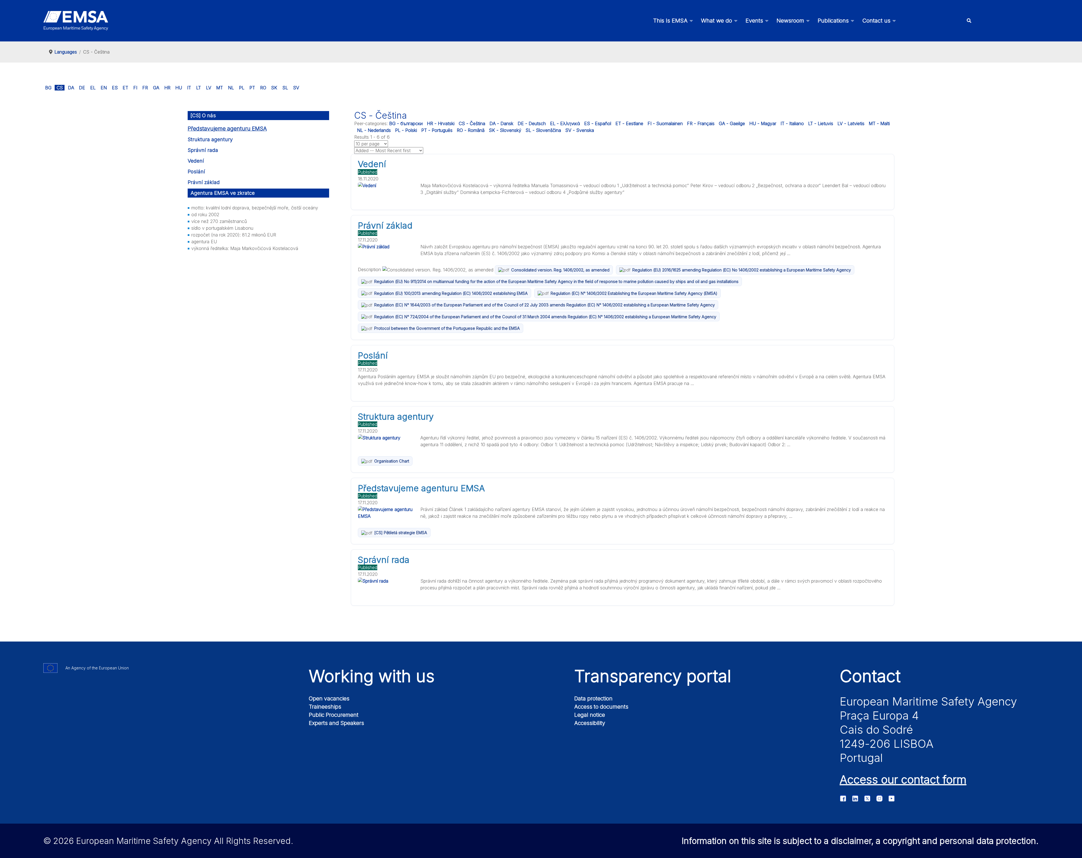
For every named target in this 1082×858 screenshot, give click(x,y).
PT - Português (437, 130)
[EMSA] (75, 20)
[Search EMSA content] (969, 20)
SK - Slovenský (505, 130)
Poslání (196, 171)
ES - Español (597, 123)
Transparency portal (652, 676)
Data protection (593, 698)
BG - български (406, 123)
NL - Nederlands (374, 130)
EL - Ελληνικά (565, 123)
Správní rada (203, 150)
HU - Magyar (762, 123)
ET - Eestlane (629, 123)
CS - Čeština (472, 123)
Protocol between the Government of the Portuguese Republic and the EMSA (447, 328)
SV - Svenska (579, 130)
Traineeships (325, 706)
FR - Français (701, 123)
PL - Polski (406, 130)
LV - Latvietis (850, 123)
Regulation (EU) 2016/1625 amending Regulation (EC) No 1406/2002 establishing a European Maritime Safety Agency (741, 269)
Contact (870, 676)
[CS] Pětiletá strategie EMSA (400, 532)
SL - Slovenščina (543, 130)
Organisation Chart (391, 461)
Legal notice (589, 714)
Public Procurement (333, 714)
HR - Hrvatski (440, 123)
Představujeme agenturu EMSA (227, 128)
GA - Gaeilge (732, 123)
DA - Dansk (501, 123)
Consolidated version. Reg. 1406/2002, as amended (560, 269)
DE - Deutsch (532, 123)
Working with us (371, 676)
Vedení (196, 161)
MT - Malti (879, 123)
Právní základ (204, 182)
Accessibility (589, 723)
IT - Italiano (792, 123)
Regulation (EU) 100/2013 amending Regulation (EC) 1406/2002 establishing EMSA (451, 293)
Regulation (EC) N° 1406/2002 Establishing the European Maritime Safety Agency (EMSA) (634, 293)
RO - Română (471, 130)
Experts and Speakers (336, 723)
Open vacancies (329, 698)
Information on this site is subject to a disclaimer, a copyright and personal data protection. (860, 841)
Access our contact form (903, 779)
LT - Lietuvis (820, 123)
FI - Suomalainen (665, 123)
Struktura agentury (210, 139)
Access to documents (601, 706)
